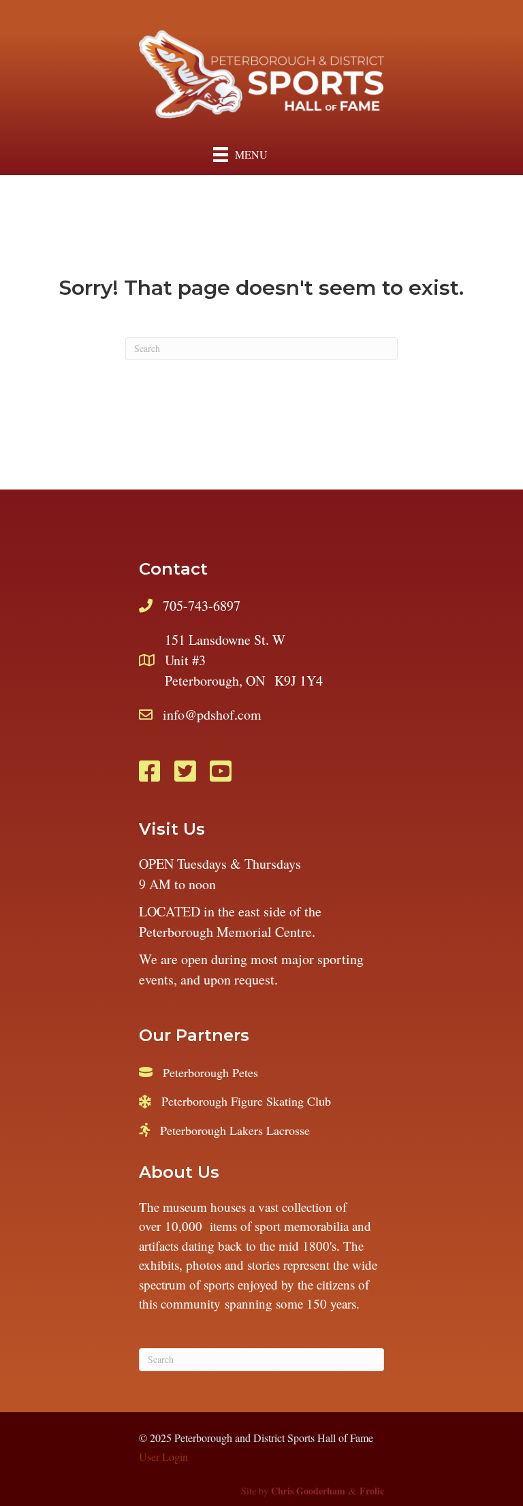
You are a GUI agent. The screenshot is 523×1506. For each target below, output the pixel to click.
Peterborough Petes (210, 1072)
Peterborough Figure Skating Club (246, 1101)
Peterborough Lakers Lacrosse (235, 1130)
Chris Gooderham (308, 1491)
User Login (163, 1456)
